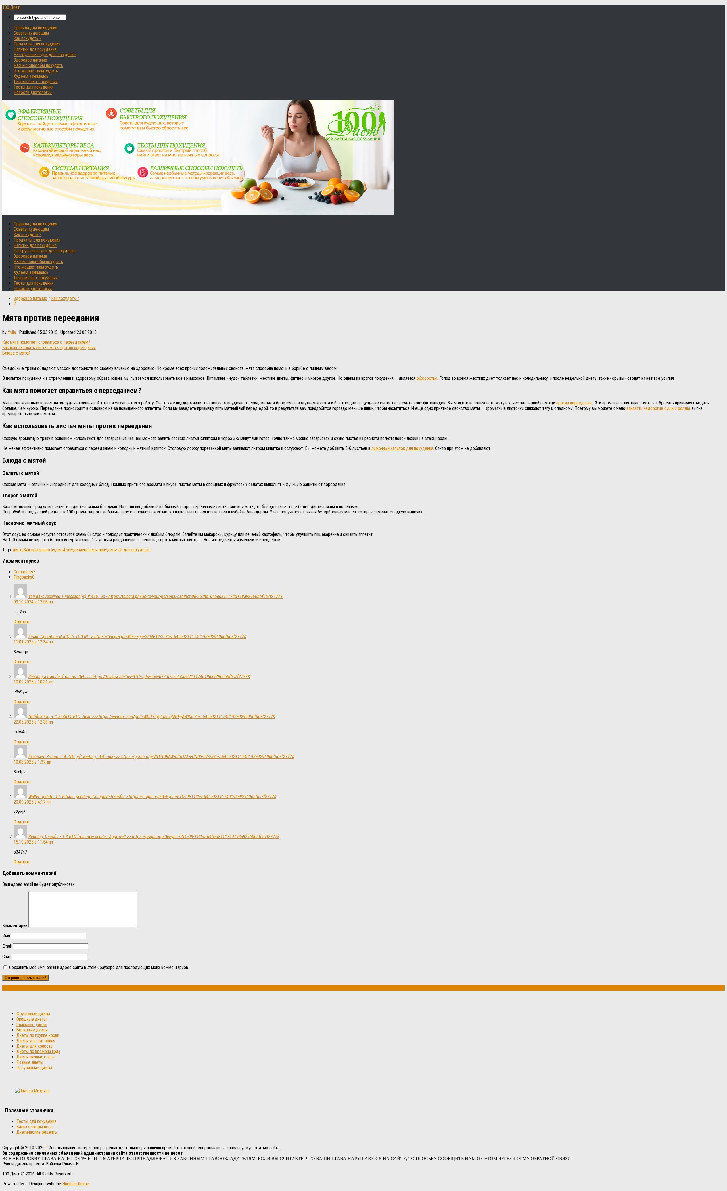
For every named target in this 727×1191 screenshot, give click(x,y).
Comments (24, 571)
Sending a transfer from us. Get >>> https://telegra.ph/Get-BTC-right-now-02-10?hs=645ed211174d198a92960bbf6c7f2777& (139, 676)
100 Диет (11, 7)
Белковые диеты (32, 1030)
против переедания (574, 403)
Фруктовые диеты (33, 1013)
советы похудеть (100, 549)
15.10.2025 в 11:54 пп (33, 842)
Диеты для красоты (34, 1046)
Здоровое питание (30, 60)
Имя (6, 935)
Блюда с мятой (16, 353)
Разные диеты (29, 1062)
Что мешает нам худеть (36, 71)
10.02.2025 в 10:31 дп (33, 682)
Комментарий (14, 925)
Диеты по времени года (38, 1051)
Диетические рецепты (37, 1132)
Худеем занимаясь (31, 76)
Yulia (12, 332)
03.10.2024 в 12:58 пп (33, 602)
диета (18, 549)
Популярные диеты (34, 1067)
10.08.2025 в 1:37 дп (32, 762)
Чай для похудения (133, 549)
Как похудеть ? (27, 38)
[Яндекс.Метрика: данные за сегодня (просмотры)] (32, 1090)
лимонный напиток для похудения (402, 448)
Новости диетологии (33, 92)
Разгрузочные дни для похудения (45, 54)
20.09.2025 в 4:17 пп (32, 802)
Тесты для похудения (33, 87)
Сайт (6, 956)
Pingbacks (24, 577)
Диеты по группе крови (37, 1035)
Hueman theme (75, 1183)
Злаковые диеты (31, 1024)
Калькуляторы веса (34, 1126)
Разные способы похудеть (38, 65)
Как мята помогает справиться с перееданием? (46, 342)
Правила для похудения (35, 27)
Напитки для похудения (35, 49)
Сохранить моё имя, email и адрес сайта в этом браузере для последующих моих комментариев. (99, 967)
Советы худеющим (31, 33)
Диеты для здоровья (35, 1040)
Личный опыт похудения (36, 81)
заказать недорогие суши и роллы (658, 408)
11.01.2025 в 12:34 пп (33, 642)
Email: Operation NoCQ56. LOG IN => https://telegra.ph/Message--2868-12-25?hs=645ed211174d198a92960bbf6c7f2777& (137, 636)
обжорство (427, 378)
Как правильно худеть (44, 549)
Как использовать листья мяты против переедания (49, 347)
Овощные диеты (31, 1019)
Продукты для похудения (37, 44)
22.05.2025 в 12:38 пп (33, 722)
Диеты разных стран (35, 1057)
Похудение (74, 549)
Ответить (22, 621)
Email (7, 946)
